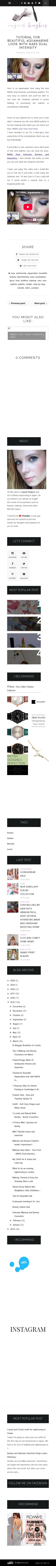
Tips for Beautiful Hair (22, 1196)
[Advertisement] (24, 797)
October (16, 1015)
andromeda (21, 273)
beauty (13, 276)
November (17, 1010)
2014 (12, 1229)
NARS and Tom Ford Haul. (25, 128)
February (17, 1220)
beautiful (43, 273)
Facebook (12, 568)
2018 (12, 989)
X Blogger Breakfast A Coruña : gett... (22, 335)
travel (9, 849)
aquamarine (32, 273)
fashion (10, 838)
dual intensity (23, 276)
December (17, 1006)
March (15, 1041)
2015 (12, 1002)
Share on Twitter (30, 260)
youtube (35, 287)
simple (29, 284)
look (18, 280)
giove (12, 280)
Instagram (12, 557)
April (15, 1036)
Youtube (24, 557)
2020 (12, 980)
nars (39, 280)
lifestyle (10, 843)
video (27, 287)
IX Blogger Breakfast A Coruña (26, 1045)
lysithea (24, 280)
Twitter (24, 568)
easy (32, 276)
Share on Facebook (29, 254)
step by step (39, 284)
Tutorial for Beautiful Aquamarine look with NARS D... (26, 1077)
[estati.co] (10, 1563)
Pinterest (12, 578)
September (18, 1019)
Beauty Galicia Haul (21, 1207)
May (15, 1032)
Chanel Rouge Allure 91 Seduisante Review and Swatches (23, 640)
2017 (12, 993)
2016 (12, 997)
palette (21, 284)
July (14, 1028)
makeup (32, 280)
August (16, 1023)
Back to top (41, 1563)
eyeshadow (40, 276)
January (16, 1224)
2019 (12, 985)
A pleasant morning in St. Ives (26, 1201)
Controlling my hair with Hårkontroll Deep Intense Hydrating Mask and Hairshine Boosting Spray (23, 627)
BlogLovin (24, 578)
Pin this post (30, 266)
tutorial (20, 287)
